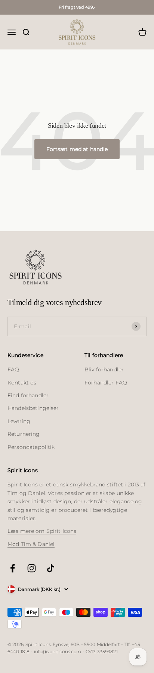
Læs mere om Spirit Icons (41, 531)
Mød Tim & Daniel (31, 544)
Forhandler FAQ (105, 382)
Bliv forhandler (104, 369)
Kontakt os (21, 382)
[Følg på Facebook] (12, 568)
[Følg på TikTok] (51, 568)
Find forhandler (28, 395)
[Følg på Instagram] (32, 568)
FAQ (13, 369)
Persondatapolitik (31, 447)
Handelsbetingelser (33, 408)
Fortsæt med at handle (77, 149)
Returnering (23, 434)
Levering (18, 421)
